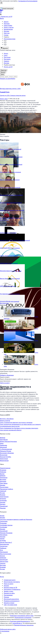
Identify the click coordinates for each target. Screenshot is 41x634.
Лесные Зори (4, 561)
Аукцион (6, 585)
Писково (2, 502)
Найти (13, 78)
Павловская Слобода (6, 489)
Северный (3, 491)
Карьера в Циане (9, 603)
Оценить (6, 61)
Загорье (2, 556)
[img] (25, 88)
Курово (2, 515)
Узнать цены (4, 99)
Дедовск (2, 504)
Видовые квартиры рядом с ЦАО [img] (10, 88)
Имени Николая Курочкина (8, 441)
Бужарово (3, 470)
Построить (7, 59)
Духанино (3, 498)
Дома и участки (9, 27)
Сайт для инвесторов (10, 605)
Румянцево (3, 500)
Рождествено (4, 487)
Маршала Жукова (5, 451)
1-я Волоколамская (6, 449)
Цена (2, 74)
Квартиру (4, 70)
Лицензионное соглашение (23, 617)
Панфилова (3, 445)
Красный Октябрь (5, 457)
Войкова (2, 438)
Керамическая (4, 460)
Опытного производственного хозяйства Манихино (16, 519)
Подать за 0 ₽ (8, 67)
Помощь (6, 597)
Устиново (3, 540)
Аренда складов (5, 420)
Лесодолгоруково (5, 554)
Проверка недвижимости (11, 601)
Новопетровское (5, 468)
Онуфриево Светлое (6, 525)
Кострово (3, 565)
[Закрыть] (1, 3)
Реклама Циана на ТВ (10, 587)
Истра (2, 576)
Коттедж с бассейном (7, 419)
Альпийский (3, 531)
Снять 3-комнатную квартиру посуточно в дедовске (16, 422)
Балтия (2, 474)
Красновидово (4, 544)
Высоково (3, 479)
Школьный (3, 447)
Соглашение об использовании (27, 1)
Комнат (3, 72)
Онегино (2, 563)
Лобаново (3, 472)
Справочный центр (9, 580)
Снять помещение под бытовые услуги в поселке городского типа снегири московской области (19, 429)
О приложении (4, 631)
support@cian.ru (17, 623)
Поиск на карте (8, 584)
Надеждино (3, 546)
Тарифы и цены (8, 591)
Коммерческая (8, 29)
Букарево (3, 567)
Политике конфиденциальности (20, 621)
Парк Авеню (3, 483)
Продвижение (8, 595)
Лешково (3, 508)
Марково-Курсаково (6, 533)
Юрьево (2, 517)
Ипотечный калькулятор (11, 599)
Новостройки (8, 25)
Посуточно (7, 57)
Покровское (3, 477)
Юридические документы (12, 582)
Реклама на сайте (9, 593)
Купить (6, 53)
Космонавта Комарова (7, 453)
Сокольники (3, 521)
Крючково (3, 481)
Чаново (2, 538)
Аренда (6, 22)
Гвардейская (4, 439)
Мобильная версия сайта (7, 629)
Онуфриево (3, 527)
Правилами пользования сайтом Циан (22, 615)
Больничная (3, 455)
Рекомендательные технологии (23, 625)
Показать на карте (5, 78)
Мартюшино (4, 552)
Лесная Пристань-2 (6, 542)
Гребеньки (3, 548)
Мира (1, 443)
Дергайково (3, 535)
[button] (20, 93)
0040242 (2, 476)
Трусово (2, 493)
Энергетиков (4, 459)
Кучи (1, 550)
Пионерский (4, 506)
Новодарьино (4, 497)
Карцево (2, 485)
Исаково (2, 495)
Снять (5, 55)
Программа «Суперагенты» (12, 589)
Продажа (7, 23)
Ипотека (6, 31)
